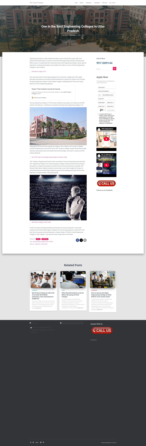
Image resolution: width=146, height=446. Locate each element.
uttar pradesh (44, 244)
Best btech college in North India (41, 222)
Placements (97, 2)
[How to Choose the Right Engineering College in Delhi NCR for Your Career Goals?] (102, 279)
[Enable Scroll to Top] (143, 443)
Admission (34, 290)
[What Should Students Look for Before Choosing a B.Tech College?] (73, 279)
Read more (38, 308)
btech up (32, 244)
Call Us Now (112, 2)
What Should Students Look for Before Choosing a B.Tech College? (73, 295)
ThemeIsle (113, 442)
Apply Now (104, 2)
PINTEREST (43, 442)
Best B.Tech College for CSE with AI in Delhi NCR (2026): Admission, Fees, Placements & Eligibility (43, 296)
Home (76, 2)
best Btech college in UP (39, 71)
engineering (37, 244)
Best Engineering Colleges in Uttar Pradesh (43, 241)
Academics (88, 2)
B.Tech (63, 290)
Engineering (94, 290)
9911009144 (93, 340)
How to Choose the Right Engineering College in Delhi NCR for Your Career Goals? (101, 295)
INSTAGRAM (33, 442)
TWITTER (40, 442)
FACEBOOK (31, 442)
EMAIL (37, 442)
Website (81, 2)
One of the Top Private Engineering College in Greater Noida (49, 157)
